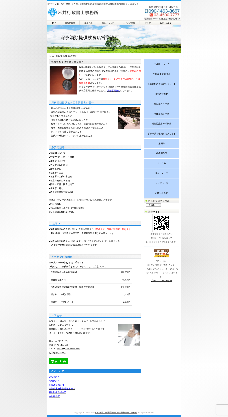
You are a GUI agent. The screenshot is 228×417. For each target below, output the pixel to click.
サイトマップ (161, 173)
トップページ (161, 183)
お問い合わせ (166, 23)
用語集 (161, 143)
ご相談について (161, 64)
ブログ (148, 23)
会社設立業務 (161, 94)
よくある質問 (129, 23)
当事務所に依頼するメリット (162, 84)
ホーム (51, 56)
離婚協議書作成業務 (161, 123)
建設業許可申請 (161, 103)
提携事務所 (161, 153)
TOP (54, 23)
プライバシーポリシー (161, 280)
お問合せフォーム (57, 352)
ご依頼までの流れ (161, 74)
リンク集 (161, 163)
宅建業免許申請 (161, 114)
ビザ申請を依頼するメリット (162, 133)
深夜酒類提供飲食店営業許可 (67, 62)
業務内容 (88, 23)
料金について (108, 23)
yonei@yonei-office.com (68, 348)
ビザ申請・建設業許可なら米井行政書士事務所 (116, 412)
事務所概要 (70, 23)
